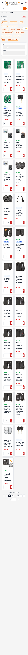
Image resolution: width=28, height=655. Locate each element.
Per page (4, 50)
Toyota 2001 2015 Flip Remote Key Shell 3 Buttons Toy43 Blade (7, 345)
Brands (21, 22)
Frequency (20, 29)
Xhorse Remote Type (13, 39)
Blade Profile (5, 29)
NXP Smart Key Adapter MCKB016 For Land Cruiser (7, 145)
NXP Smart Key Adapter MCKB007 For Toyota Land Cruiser (19, 146)
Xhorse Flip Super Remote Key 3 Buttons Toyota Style (7, 246)
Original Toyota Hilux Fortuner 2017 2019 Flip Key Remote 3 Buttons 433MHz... (19, 410)
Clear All (24, 16)
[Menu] (2, 3)
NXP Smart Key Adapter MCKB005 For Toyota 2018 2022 (7, 178)
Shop (7, 12)
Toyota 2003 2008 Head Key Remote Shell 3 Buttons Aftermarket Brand (20, 178)
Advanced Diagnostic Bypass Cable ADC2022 (19, 213)
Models (4, 26)
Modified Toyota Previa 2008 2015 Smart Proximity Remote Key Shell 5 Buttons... (8, 476)
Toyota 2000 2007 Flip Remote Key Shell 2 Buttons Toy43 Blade (19, 377)
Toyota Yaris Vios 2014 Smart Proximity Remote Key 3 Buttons (20, 247)
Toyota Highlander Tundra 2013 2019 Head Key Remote (19, 113)
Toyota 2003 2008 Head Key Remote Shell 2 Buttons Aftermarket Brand (7, 212)
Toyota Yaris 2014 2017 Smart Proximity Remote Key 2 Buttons (8, 281)
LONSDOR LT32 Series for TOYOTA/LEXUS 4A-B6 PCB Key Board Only (7, 79)
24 (18, 496)
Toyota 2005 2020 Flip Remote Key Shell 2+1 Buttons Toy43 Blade (20, 345)
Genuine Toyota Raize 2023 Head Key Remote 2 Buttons (20, 445)
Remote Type (17, 36)
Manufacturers (13, 22)
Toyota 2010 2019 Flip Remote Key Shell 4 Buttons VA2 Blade (19, 313)
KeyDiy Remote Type (7, 32)
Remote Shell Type (6, 36)
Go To (9, 499)
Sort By (4, 44)
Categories (4, 22)
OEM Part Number (19, 32)
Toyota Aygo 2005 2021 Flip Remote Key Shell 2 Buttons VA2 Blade (7, 409)
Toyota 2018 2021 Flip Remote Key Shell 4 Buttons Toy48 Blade (19, 279)
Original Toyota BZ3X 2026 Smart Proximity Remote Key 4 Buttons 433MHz (8, 443)
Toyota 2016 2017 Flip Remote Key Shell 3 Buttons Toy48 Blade (7, 313)
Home (2, 12)
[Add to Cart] (11, 89)
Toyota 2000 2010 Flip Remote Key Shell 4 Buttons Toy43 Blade (7, 377)
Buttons (13, 29)
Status (3, 39)
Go (18, 499)
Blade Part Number (13, 26)
